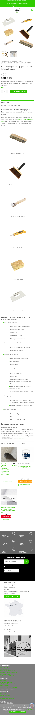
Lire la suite (6, 519)
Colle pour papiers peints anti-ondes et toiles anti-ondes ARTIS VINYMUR (24, 466)
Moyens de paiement (6, 682)
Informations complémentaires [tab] (10, 105)
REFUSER (22, 712)
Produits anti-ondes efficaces (8, 687)
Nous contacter (4, 685)
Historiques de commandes (7, 698)
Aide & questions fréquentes (8, 684)
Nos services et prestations (7, 670)
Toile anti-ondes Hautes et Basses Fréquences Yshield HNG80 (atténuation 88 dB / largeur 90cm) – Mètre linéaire (5, 470)
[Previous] (4, 33)
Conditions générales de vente (8, 672)
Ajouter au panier (18, 91)
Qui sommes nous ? (5, 667)
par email (20, 438)
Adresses (3, 697)
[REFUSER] (33, 709)
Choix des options (25, 484)
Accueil (3, 61)
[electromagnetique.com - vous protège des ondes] (17, 10)
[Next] (30, 33)
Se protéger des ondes (14, 61)
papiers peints (22, 119)
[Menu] (2, 10)
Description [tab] (5, 102)
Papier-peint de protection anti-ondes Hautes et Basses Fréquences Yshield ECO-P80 (8, 510)
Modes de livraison (5, 680)
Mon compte (3, 693)
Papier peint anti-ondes (22, 64)
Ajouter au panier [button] (7, 481)
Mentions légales (5, 674)
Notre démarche (4, 669)
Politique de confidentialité (7, 676)
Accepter (13, 712)
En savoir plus (28, 709)
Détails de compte (5, 695)
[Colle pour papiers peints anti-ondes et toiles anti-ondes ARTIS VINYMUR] (26, 454)
